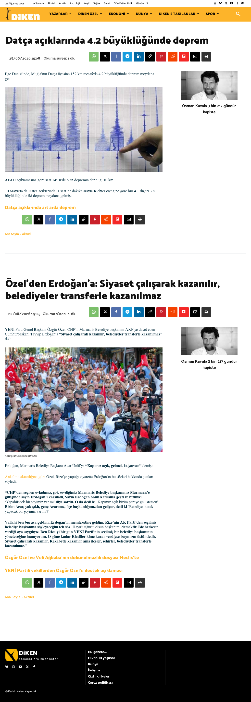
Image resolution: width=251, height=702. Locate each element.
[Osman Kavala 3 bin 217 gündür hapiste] (209, 85)
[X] (105, 57)
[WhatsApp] (94, 57)
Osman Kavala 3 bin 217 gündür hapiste (209, 109)
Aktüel (26, 234)
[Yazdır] (206, 57)
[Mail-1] (243, 3)
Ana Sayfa (12, 234)
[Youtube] (232, 3)
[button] (238, 14)
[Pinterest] (161, 57)
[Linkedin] (139, 57)
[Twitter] (226, 3)
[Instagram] (215, 3)
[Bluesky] (220, 3)
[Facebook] (237, 3)
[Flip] (184, 57)
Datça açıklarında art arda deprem (40, 207)
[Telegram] (127, 57)
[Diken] (22, 14)
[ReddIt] (172, 57)
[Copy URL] (150, 57)
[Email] (195, 57)
